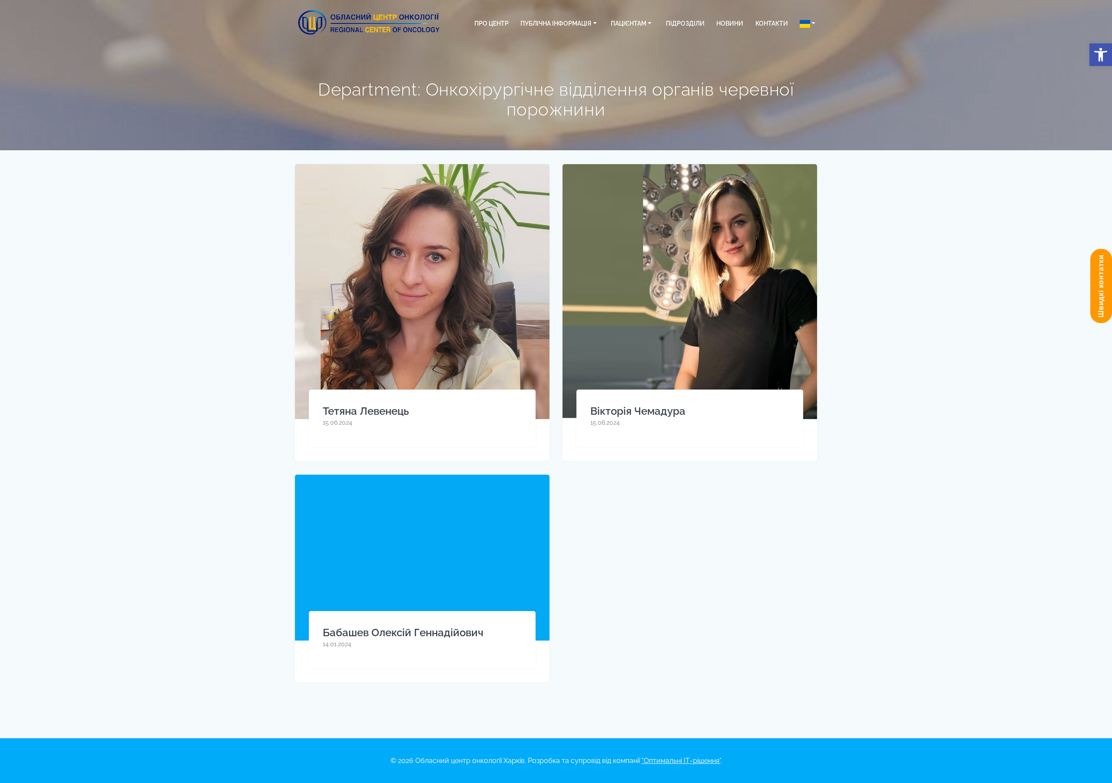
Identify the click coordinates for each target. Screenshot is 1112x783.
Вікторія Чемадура (637, 411)
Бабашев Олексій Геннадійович (403, 632)
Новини (729, 23)
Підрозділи (685, 23)
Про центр (491, 23)
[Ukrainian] (809, 23)
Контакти (771, 23)
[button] (1100, 54)
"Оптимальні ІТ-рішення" (681, 761)
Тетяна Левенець (366, 411)
